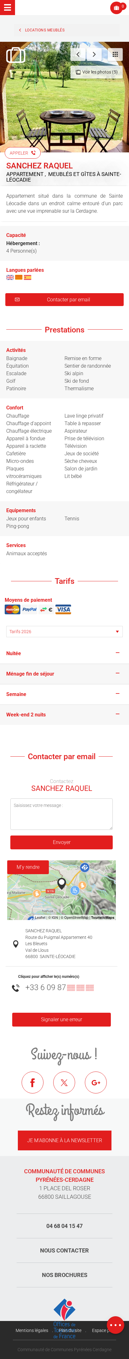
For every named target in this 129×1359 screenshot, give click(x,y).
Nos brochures (64, 1275)
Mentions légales (32, 1330)
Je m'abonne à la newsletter (64, 1140)
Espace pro (103, 1330)
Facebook (37, 1087)
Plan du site (70, 1330)
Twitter (69, 1087)
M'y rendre (28, 867)
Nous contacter (64, 1250)
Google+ (100, 1087)
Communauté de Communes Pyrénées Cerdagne (64, 1349)
